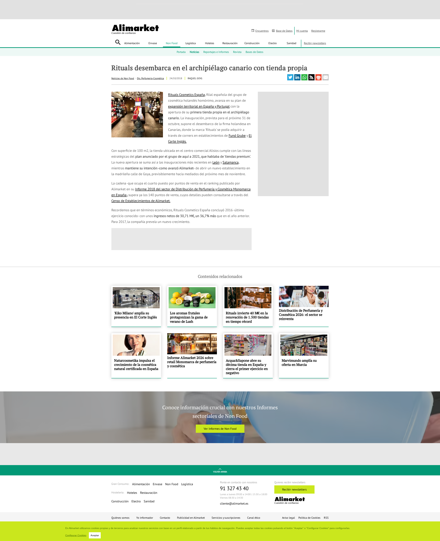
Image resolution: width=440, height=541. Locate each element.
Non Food (172, 43)
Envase (152, 43)
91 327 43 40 (234, 488)
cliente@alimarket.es (234, 503)
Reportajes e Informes (216, 52)
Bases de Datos (254, 52)
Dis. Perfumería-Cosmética (150, 78)
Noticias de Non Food (122, 78)
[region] (220, 531)
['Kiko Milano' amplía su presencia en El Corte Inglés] (136, 306)
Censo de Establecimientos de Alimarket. (140, 201)
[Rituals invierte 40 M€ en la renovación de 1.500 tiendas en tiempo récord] (248, 306)
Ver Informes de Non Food (220, 429)
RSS (326, 517)
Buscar (117, 42)
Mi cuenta (302, 30)
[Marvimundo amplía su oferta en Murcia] (304, 355)
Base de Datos (284, 30)
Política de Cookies (309, 517)
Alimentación (132, 43)
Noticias (194, 52)
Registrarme (318, 30)
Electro (272, 43)
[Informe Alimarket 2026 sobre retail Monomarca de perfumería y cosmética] (192, 355)
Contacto (165, 517)
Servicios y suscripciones (226, 517)
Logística (190, 43)
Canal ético (253, 517)
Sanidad (291, 43)
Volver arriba (220, 471)
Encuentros (262, 30)
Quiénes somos (120, 517)
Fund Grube (237, 135)
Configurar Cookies (75, 535)
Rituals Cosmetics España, (186, 94)
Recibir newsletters (315, 43)
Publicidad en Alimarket (191, 517)
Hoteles (209, 43)
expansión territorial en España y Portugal (199, 106)
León (215, 162)
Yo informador (144, 517)
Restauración (230, 43)
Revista (237, 52)
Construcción (252, 43)
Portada (181, 52)
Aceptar (95, 535)
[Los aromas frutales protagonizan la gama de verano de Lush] (192, 306)
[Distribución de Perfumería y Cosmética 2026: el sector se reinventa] (304, 306)
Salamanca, (231, 162)
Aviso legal (288, 517)
